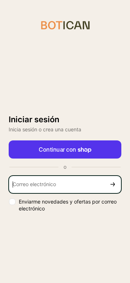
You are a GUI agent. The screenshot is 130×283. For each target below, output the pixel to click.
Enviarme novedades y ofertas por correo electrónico (68, 205)
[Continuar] (113, 184)
